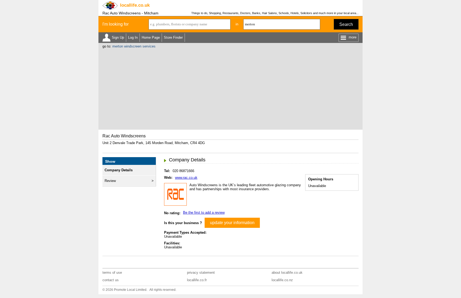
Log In (133, 37)
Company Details (119, 170)
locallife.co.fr (197, 280)
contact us (110, 280)
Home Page (151, 37)
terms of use (112, 273)
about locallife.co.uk (287, 273)
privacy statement (201, 273)
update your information (232, 222)
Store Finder (173, 37)
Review (110, 181)
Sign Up (118, 37)
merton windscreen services (134, 46)
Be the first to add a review (204, 212)
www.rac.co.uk (186, 178)
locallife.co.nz (282, 280)
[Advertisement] (230, 88)
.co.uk (135, 5)
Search (346, 24)
